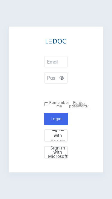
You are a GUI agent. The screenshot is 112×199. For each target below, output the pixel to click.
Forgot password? (79, 104)
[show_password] (61, 78)
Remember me (59, 104)
